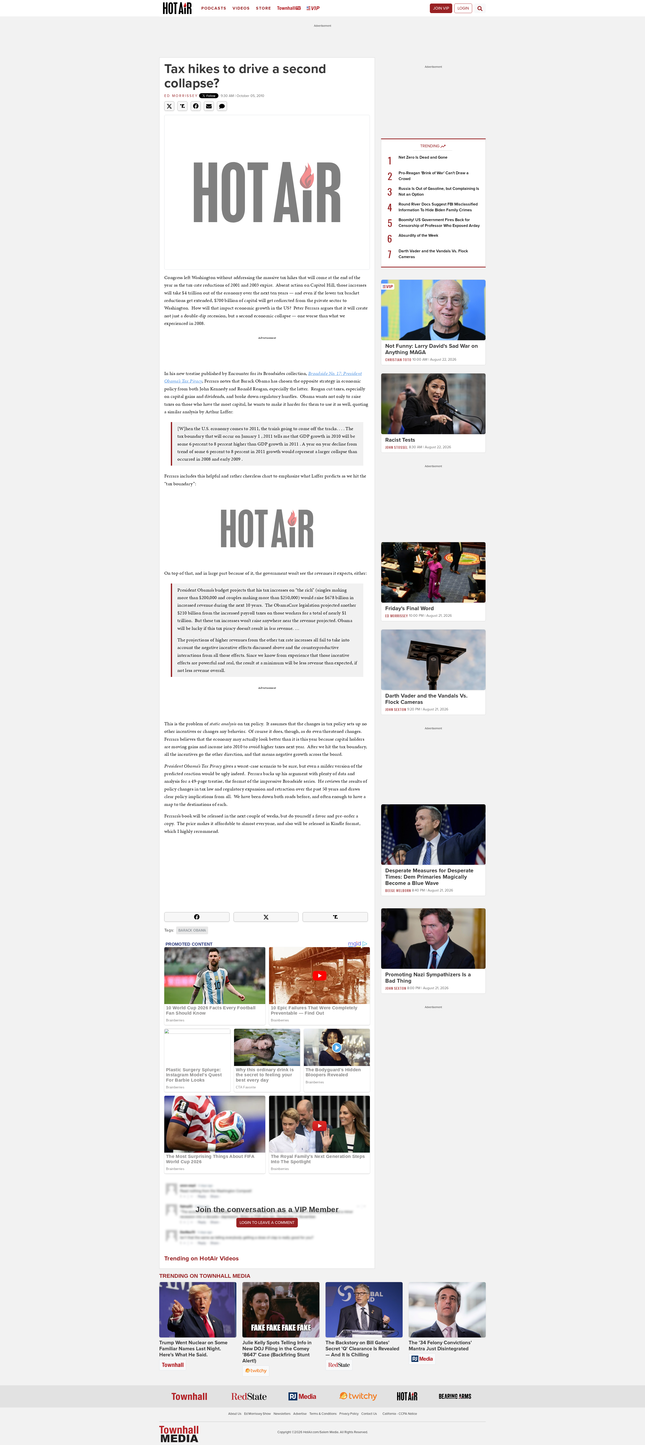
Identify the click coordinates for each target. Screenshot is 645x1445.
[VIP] (314, 8)
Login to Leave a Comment (267, 1222)
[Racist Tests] (433, 403)
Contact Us (369, 1414)
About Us (234, 1414)
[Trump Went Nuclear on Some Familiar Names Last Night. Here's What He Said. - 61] (197, 1309)
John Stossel (396, 447)
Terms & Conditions (323, 1414)
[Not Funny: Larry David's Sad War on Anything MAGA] (433, 309)
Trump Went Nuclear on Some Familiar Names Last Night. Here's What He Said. (193, 1349)
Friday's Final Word (409, 608)
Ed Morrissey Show (257, 1414)
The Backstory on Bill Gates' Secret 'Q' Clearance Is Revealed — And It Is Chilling (362, 1349)
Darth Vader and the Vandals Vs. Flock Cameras (426, 699)
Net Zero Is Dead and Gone (423, 157)
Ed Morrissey (181, 96)
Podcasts (214, 8)
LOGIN (463, 8)
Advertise (300, 1414)
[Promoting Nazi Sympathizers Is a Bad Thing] (433, 938)
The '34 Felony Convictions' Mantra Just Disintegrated (440, 1346)
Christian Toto (398, 359)
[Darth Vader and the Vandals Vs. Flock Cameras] (433, 659)
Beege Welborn (398, 890)
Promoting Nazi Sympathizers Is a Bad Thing (428, 977)
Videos (241, 8)
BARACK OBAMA (192, 930)
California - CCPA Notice (399, 1414)
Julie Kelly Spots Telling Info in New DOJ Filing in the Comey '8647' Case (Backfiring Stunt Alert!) (277, 1352)
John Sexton (395, 709)
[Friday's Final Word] (433, 572)
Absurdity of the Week (418, 235)
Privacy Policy (349, 1414)
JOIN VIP (441, 8)
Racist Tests (400, 440)
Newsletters (282, 1414)
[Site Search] (480, 8)
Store (263, 8)
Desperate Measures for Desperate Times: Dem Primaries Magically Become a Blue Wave (429, 876)
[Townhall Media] (178, 1434)
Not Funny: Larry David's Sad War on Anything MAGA (431, 349)
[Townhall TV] (290, 8)
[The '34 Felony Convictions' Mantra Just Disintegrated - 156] (447, 1309)
